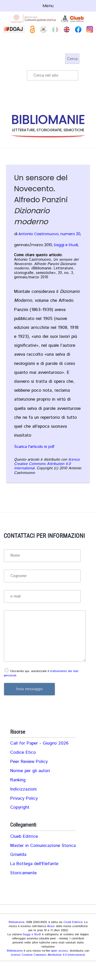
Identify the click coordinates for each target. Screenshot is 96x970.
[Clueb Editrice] (73, 18)
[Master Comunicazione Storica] (33, 18)
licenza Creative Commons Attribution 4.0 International (46, 464)
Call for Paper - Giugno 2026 (39, 743)
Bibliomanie (16, 922)
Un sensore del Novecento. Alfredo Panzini (41, 200)
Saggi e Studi (66, 244)
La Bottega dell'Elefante (34, 864)
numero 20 (70, 233)
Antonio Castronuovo (38, 233)
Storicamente (23, 873)
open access (59, 951)
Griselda (18, 855)
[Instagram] (89, 29)
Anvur (51, 926)
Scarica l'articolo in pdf (34, 447)
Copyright (19, 807)
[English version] (66, 29)
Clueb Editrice (24, 836)
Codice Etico (23, 752)
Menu (48, 6)
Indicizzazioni (23, 789)
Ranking (18, 780)
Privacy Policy (24, 798)
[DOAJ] (14, 29)
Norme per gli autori (30, 771)
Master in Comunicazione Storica (43, 846)
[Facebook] (78, 29)
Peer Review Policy (29, 762)
